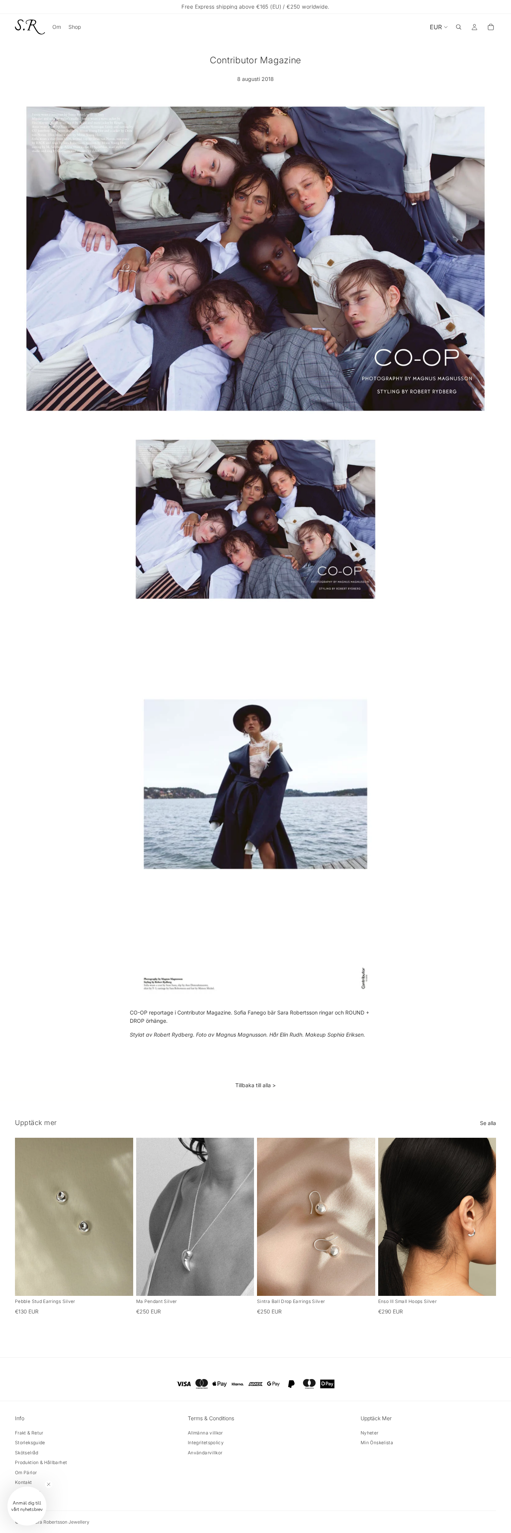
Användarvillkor (205, 1452)
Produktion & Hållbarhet (41, 1462)
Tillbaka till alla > (255, 1085)
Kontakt (23, 1482)
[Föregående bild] (26, 1217)
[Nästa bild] (122, 1217)
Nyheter (370, 1433)
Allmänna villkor (205, 1433)
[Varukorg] (491, 27)
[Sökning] (458, 27)
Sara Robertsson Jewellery (60, 1522)
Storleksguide (30, 1442)
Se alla (488, 1123)
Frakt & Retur (29, 1433)
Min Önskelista (377, 1442)
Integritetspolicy (206, 1442)
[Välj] (242, 1284)
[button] (26, 1506)
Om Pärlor (26, 1472)
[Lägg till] (121, 1284)
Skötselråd (27, 1452)
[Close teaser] (48, 1484)
